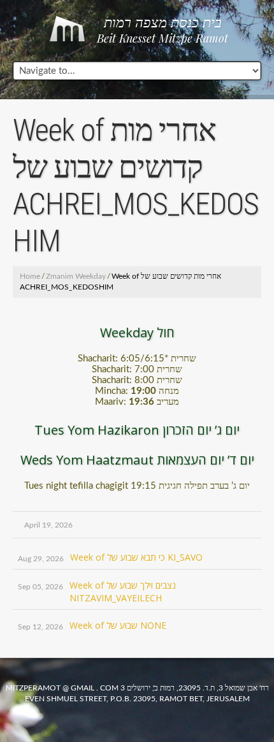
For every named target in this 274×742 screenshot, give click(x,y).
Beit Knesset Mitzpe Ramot (162, 30)
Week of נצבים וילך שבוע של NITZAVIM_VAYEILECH (122, 591)
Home (30, 276)
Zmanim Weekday (76, 276)
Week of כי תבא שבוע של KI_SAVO (136, 557)
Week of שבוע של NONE (117, 625)
